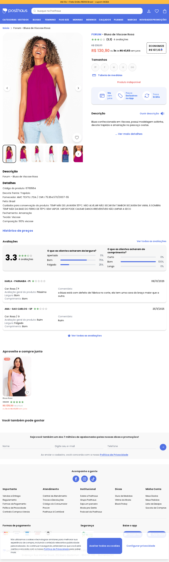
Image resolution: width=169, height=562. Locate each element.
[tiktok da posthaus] (93, 479)
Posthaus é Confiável (53, 511)
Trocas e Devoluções (53, 499)
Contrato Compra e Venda (16, 511)
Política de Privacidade (114, 454)
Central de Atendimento (55, 496)
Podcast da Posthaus (91, 511)
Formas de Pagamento (14, 503)
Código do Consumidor (55, 503)
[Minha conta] (149, 11)
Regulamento (10, 499)
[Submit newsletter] (163, 447)
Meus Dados (152, 496)
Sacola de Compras (156, 507)
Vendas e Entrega (11, 496)
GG (132, 67)
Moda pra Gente (88, 507)
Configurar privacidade (140, 545)
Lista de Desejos (154, 503)
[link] (109, 39)
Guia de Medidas (124, 496)
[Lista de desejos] (156, 11)
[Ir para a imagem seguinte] (78, 88)
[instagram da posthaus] (84, 479)
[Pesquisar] (35, 11)
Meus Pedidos (152, 499)
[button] (84, 230)
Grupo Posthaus (88, 499)
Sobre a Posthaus (89, 496)
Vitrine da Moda (123, 499)
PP (95, 67)
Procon (46, 507)
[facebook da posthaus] (76, 479)
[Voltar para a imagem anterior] (7, 88)
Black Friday (121, 503)
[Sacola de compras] (164, 11)
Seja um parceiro (89, 503)
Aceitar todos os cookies (104, 545)
